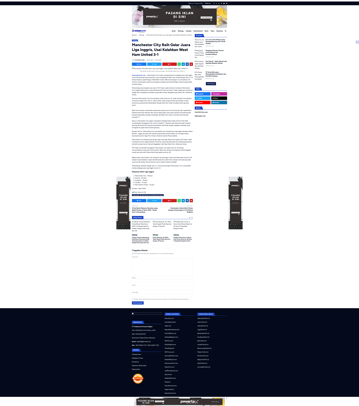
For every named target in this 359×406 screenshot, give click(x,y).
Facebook (200, 94)
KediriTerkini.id (202, 363)
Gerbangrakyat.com (139, 75)
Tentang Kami (136, 354)
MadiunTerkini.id (202, 352)
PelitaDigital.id (169, 348)
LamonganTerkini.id (203, 367)
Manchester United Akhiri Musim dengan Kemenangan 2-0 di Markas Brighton (180, 210)
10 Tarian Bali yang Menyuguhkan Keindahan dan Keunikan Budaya (216, 74)
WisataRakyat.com (171, 359)
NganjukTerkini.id (203, 359)
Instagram (217, 94)
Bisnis (206, 31)
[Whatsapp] (179, 64)
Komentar (135, 257)
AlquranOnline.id (170, 393)
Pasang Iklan (136, 369)
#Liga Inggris (136, 195)
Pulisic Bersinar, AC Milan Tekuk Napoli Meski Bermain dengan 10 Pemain (140, 239)
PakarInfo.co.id (169, 367)
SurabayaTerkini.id (203, 337)
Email (134, 285)
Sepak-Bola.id (169, 389)
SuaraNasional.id (170, 322)
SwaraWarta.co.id (170, 333)
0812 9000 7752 (153, 345)
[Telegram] (183, 64)
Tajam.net (168, 326)
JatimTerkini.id (202, 322)
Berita (174, 31)
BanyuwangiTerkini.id (204, 348)
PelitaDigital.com (170, 344)
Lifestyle (188, 31)
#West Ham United (158, 195)
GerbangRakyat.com (171, 337)
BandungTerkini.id (203, 333)
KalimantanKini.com (171, 363)
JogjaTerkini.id (202, 329)
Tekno (212, 31)
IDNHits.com (169, 341)
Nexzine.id (168, 374)
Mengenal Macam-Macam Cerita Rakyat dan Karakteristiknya (215, 52)
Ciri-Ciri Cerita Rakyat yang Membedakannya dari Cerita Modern (215, 41)
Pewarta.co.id (169, 318)
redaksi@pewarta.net (143, 341)
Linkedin (216, 102)
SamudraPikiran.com (171, 356)
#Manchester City (146, 195)
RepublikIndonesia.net (172, 329)
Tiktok (216, 98)
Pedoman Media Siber (139, 365)
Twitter (199, 98)
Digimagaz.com (200, 116)
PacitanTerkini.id (202, 356)
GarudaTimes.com (171, 386)
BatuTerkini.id (201, 341)
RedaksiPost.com (170, 378)
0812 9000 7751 (141, 345)
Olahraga (181, 31)
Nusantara (219, 31)
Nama (134, 278)
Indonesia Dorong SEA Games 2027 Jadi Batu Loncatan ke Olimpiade (183, 239)
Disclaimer (135, 362)
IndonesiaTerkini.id (203, 318)
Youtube (200, 102)
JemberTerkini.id (202, 344)
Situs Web (135, 292)
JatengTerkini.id (202, 326)
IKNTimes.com (169, 352)
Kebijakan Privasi (137, 358)
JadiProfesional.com (171, 371)
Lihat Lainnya (211, 83)
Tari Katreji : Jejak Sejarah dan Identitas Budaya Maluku (216, 62)
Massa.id (167, 382)
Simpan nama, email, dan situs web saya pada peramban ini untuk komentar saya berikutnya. (161, 299)
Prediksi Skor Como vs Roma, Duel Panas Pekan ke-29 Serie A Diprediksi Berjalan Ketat (162, 239)
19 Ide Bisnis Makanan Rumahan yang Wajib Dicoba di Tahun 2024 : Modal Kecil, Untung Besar (145, 210)
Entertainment (198, 31)
